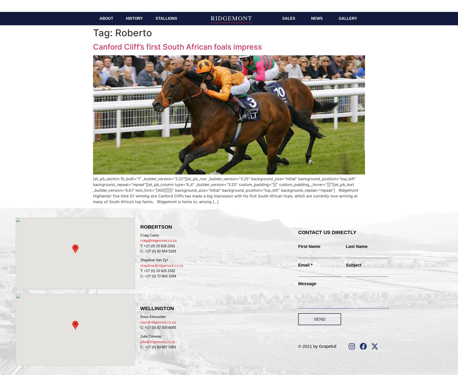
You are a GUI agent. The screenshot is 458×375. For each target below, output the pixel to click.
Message (307, 284)
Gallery (348, 18)
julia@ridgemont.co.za (157, 342)
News (317, 18)
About (106, 18)
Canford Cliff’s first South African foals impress (177, 46)
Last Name (357, 246)
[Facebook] (363, 346)
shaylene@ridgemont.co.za (161, 265)
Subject (353, 265)
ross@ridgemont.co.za (158, 322)
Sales (288, 18)
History (134, 18)
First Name (309, 246)
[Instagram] (351, 346)
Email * (305, 265)
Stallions (166, 18)
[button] (75, 248)
